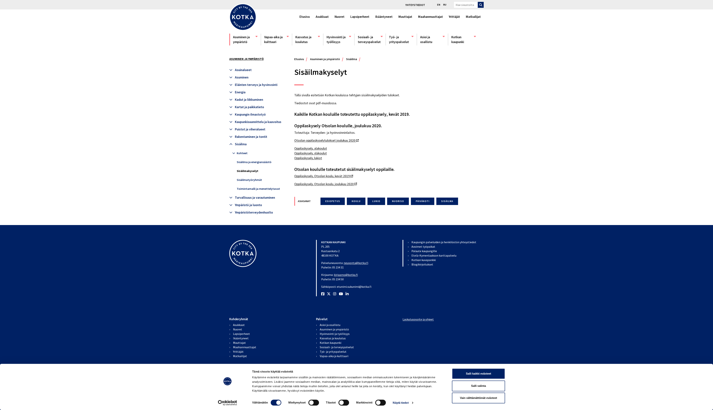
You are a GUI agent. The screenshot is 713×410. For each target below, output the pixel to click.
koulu (356, 201)
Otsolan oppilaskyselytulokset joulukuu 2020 (326, 140)
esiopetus (332, 201)
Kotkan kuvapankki (423, 260)
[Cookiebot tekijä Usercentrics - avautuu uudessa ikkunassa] (227, 403)
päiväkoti (422, 201)
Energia (240, 92)
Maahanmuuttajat (430, 17)
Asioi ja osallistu (432, 39)
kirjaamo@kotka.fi (346, 275)
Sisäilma (241, 144)
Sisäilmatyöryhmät (249, 180)
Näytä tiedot (400, 402)
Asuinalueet (243, 70)
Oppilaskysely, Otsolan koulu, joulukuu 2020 (325, 184)
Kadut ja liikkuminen (249, 100)
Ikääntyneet (384, 17)
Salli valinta (478, 385)
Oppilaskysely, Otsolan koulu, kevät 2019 (323, 176)
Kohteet (242, 153)
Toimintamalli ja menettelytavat (258, 189)
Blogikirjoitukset (422, 264)
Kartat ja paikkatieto (249, 107)
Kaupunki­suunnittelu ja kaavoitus (258, 122)
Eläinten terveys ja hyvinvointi (256, 85)
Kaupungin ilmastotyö (250, 114)
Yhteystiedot (415, 5)
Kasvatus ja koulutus (307, 39)
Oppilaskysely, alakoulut (310, 148)
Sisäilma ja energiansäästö (254, 162)
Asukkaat (322, 17)
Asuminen (241, 77)
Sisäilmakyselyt (247, 171)
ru (444, 4)
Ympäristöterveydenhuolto (254, 212)
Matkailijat (473, 17)
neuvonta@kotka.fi (356, 263)
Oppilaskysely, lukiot (308, 158)
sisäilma (447, 201)
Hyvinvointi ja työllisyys (339, 39)
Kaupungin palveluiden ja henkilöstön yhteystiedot (443, 242)
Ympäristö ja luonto (248, 205)
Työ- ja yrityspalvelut (401, 39)
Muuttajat (405, 17)
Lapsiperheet (359, 17)
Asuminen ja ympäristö (245, 39)
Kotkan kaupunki (463, 39)
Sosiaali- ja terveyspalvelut (370, 39)
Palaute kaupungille (424, 251)
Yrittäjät (454, 17)
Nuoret (339, 17)
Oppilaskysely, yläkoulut (310, 153)
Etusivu (304, 17)
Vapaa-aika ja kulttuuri (276, 39)
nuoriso (398, 201)
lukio (376, 201)
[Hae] (481, 5)
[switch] (313, 403)
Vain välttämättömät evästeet (478, 397)
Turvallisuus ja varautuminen (255, 198)
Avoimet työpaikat (423, 246)
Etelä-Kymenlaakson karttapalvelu (433, 255)
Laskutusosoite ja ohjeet (418, 319)
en (438, 4)
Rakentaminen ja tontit (251, 137)
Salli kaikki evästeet (478, 373)
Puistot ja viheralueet (250, 129)
